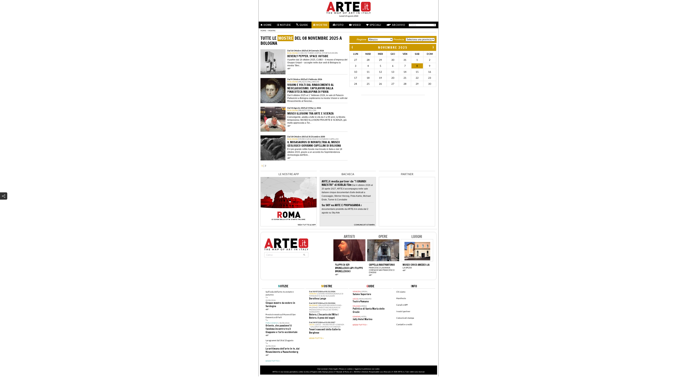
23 (429, 77)
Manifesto (401, 298)
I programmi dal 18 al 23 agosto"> (282, 346)
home (263, 30)
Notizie (285, 24)
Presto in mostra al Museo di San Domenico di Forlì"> (281, 323)
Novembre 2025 (392, 47)
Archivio (398, 24)
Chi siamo (400, 292)
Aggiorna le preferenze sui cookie (367, 369)
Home (268, 24)
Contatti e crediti (404, 324)
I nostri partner (403, 311)
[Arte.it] (348, 7)
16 (429, 71)
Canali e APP (402, 305)
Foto (340, 24)
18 (368, 77)
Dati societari (322, 369)
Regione (361, 39)
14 (404, 71)
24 (355, 83)
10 (355, 71)
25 (368, 83)
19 (380, 77)
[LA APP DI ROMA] (289, 225)
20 (392, 77)
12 (380, 71)
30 (392, 59)
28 (368, 59)
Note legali (333, 369)
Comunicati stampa (405, 318)
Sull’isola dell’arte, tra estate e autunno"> (280, 299)
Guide (303, 24)
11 (368, 71)
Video (356, 24)
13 (392, 71)
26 (380, 83)
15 (417, 71)
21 (404, 77)
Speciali (375, 24)
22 (417, 77)
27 (355, 59)
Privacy (342, 369)
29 (380, 59)
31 (404, 59)
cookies (350, 369)
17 (355, 77)
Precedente (352, 47)
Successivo (433, 47)
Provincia (399, 39)
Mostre (321, 24)
